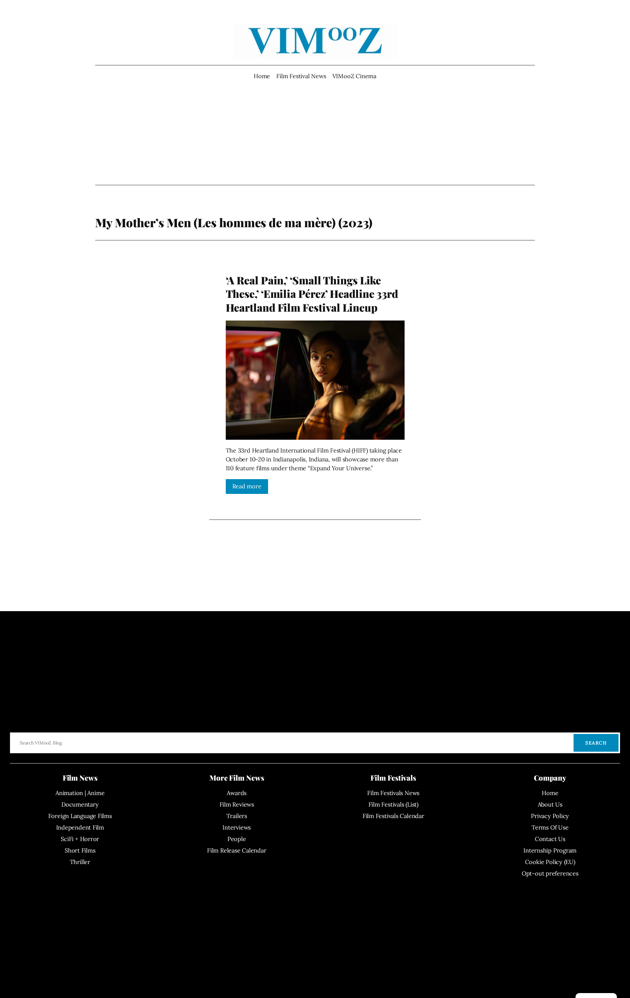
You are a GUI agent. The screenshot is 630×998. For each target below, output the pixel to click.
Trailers (236, 816)
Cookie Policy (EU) (550, 862)
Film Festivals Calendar (393, 816)
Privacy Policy (550, 816)
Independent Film (80, 827)
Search (596, 743)
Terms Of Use (550, 827)
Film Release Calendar (236, 850)
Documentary (80, 804)
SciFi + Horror (80, 839)
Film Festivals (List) (393, 804)
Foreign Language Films (80, 816)
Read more (247, 486)
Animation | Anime (79, 793)
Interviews (236, 827)
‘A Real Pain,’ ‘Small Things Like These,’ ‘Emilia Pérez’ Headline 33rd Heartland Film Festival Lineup (312, 293)
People (236, 839)
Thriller (80, 862)
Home (262, 76)
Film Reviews (237, 804)
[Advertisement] (315, 133)
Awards (236, 793)
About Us (550, 804)
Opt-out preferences (550, 873)
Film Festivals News (393, 793)
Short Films (80, 850)
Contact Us (550, 839)
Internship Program (550, 850)
